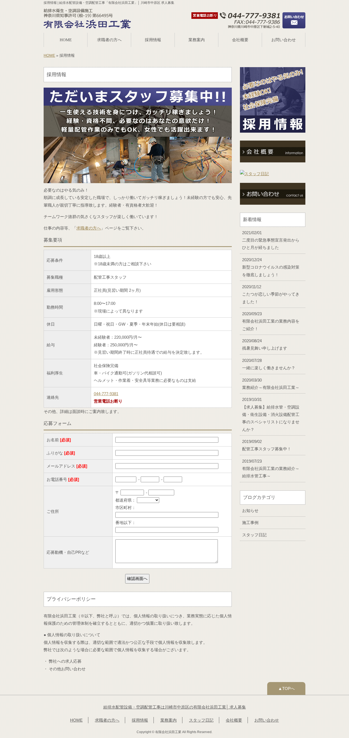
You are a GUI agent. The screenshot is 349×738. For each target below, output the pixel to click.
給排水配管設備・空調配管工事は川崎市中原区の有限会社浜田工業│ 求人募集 (174, 707)
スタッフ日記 (254, 534)
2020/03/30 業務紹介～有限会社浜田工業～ (270, 384)
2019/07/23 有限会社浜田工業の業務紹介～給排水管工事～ (270, 468)
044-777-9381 (106, 393)
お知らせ (250, 510)
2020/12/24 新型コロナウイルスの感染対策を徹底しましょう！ (270, 267)
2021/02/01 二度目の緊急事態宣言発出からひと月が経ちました (270, 240)
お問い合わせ (283, 39)
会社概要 (240, 39)
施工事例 (250, 522)
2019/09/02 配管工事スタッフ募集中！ (266, 445)
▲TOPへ (286, 688)
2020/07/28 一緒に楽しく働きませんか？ (268, 364)
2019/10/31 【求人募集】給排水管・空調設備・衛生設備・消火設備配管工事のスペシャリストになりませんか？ (270, 414)
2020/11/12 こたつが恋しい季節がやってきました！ (270, 294)
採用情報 (153, 39)
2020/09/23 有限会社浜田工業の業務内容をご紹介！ (270, 321)
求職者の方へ (109, 39)
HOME (66, 39)
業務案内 (196, 39)
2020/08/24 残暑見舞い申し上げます (264, 344)
